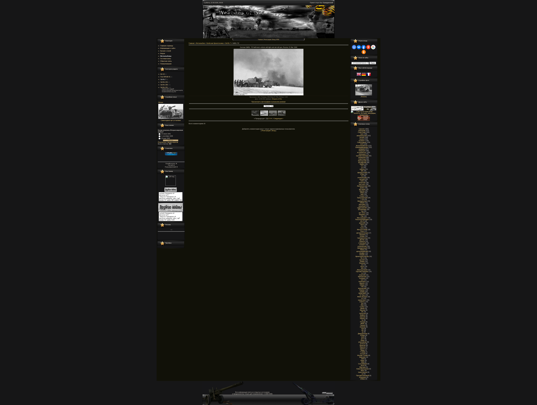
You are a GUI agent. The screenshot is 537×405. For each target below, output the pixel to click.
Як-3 (362, 258)
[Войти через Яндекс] (368, 47)
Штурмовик (362, 209)
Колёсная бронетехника (215, 43)
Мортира (362, 367)
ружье (362, 187)
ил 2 (362, 338)
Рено (362, 231)
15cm (362, 266)
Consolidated (362, 364)
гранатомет (362, 300)
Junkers (362, 302)
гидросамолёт (362, 208)
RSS (277, 39)
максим (362, 317)
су (362, 273)
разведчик (362, 157)
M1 (362, 330)
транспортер (362, 372)
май (362, 337)
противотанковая (362, 156)
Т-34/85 (362, 352)
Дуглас (362, 239)
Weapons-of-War (277, 99)
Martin (362, 308)
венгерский (362, 288)
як (362, 265)
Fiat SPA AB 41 (165, 77)
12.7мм (362, 295)
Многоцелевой (362, 270)
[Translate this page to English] (359, 76)
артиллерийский (362, 251)
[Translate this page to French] (368, 76)
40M (362, 362)
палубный (362, 206)
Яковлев (362, 263)
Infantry (362, 318)
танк (361, 134)
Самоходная (361, 142)
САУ (361, 144)
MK (362, 171)
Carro (362, 228)
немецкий (361, 130)
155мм (362, 285)
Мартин (362, 347)
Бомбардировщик (361, 147)
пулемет (362, 140)
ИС (362, 312)
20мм (362, 192)
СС (362, 166)
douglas (362, 253)
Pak (362, 216)
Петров (362, 322)
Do (362, 226)
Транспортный (362, 198)
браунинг (362, 357)
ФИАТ (363, 323)
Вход (273, 39)
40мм (362, 340)
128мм (362, 379)
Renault (362, 234)
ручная (362, 260)
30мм (362, 350)
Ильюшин (362, 377)
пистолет (362, 184)
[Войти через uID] (354, 47)
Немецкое (362, 281)
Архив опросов (172, 142)
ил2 (362, 280)
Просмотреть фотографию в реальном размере (268, 102)
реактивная (362, 342)
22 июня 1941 (166, 134)
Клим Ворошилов (362, 369)
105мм (362, 203)
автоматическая (362, 233)
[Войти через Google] (373, 47)
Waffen (362, 164)
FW (362, 286)
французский (362, 172)
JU (362, 298)
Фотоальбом (200, 43)
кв (362, 332)
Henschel (362, 313)
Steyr (362, 370)
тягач (362, 224)
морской (362, 275)
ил (362, 374)
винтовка (362, 204)
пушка (361, 139)
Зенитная (362, 182)
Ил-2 (362, 221)
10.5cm (362, 343)
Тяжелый (362, 151)
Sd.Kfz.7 (163, 79)
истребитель (361, 152)
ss (362, 167)
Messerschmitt (362, 229)
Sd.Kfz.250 (164, 85)
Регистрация (267, 39)
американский (362, 135)
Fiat (362, 328)
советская (362, 159)
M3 (362, 268)
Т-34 (362, 199)
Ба (362, 303)
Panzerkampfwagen (362, 219)
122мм (362, 291)
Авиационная (362, 201)
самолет (362, 129)
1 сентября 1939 (167, 136)
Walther (362, 315)
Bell (362, 359)
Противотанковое (362, 271)
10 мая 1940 (165, 138)
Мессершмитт (362, 218)
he (362, 176)
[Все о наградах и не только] (363, 120)
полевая (362, 278)
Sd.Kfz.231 (164, 82)
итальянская (362, 246)
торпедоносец (362, 238)
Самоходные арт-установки (171, 120)
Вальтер (362, 345)
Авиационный (362, 248)
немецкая (362, 154)
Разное (363, 96)
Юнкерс (362, 290)
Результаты (162, 142)
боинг (362, 360)
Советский (361, 132)
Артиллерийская (362, 146)
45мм (362, 250)
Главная (260, 39)
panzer (362, 348)
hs (362, 320)
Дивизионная (362, 333)
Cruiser (362, 196)
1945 (362, 181)
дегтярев (362, 189)
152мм (362, 236)
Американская (362, 186)
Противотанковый (362, 375)
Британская (362, 276)
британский (362, 161)
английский (362, 162)
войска (362, 169)
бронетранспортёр (362, 256)
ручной (362, 179)
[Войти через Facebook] (363, 47)
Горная (362, 325)
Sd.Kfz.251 (164, 87)
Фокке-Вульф (362, 296)
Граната (362, 241)
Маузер (362, 310)
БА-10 (162, 74)
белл (362, 365)
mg (362, 211)
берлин (362, 191)
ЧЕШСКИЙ (362, 293)
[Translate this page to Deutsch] (363, 76)
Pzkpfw (362, 255)
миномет (362, 214)
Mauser (362, 283)
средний (362, 149)
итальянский (362, 177)
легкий (361, 137)
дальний (362, 223)
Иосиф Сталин (362, 355)
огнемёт (362, 244)
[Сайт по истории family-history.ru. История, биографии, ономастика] (363, 115)
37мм (362, 174)
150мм (362, 261)
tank (362, 194)
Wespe (160, 102)
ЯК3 (362, 305)
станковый (362, 243)
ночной (362, 354)
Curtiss (362, 307)
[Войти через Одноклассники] (364, 52)
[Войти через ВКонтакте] (359, 47)
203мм (362, 335)
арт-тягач (362, 213)
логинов (362, 327)
